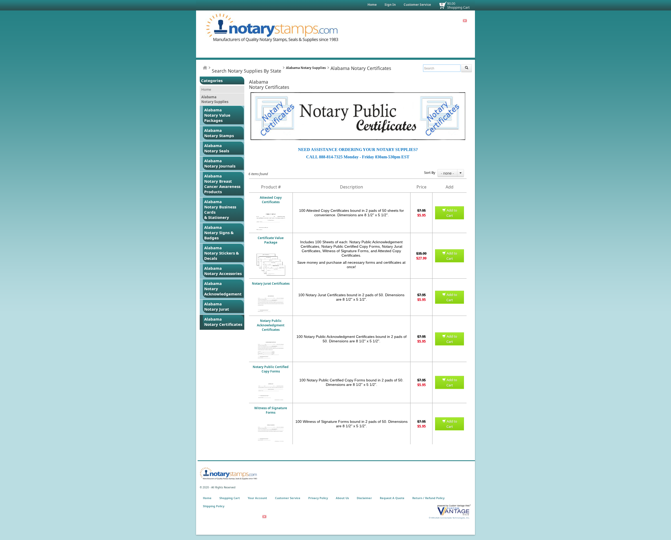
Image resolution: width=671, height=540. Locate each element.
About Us (342, 498)
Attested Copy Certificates (271, 199)
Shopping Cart (458, 7)
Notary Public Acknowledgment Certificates (270, 325)
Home (372, 4)
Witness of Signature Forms (270, 410)
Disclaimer (364, 498)
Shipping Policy (213, 506)
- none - (447, 173)
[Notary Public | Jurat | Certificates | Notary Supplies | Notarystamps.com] (270, 297)
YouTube (465, 20)
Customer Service (417, 4)
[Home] (205, 68)
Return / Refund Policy (428, 498)
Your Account (257, 498)
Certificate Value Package (271, 240)
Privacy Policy (318, 498)
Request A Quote (392, 498)
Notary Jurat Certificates (271, 283)
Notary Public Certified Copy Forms (271, 369)
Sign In (390, 4)
